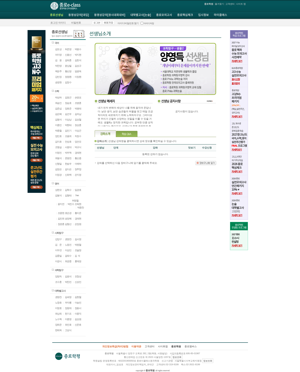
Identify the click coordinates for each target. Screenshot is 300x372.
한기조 (68, 313)
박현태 (68, 125)
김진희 (61, 218)
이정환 (78, 76)
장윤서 (78, 308)
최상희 (58, 313)
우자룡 (68, 302)
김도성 (58, 49)
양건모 (78, 141)
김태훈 (68, 60)
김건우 (68, 114)
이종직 (78, 313)
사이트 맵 (241, 4)
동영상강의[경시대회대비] (109, 15)
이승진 (78, 302)
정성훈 (78, 125)
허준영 (68, 49)
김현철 (78, 297)
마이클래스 (220, 15)
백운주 (58, 71)
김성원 (78, 319)
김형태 (68, 195)
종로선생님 (56, 15)
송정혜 (68, 218)
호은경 (68, 213)
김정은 (58, 169)
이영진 (58, 152)
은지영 (78, 174)
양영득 (58, 276)
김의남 (78, 114)
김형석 (58, 119)
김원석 (68, 276)
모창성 (78, 276)
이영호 (58, 308)
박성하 (58, 97)
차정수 (78, 136)
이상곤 (78, 130)
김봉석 (58, 195)
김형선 (68, 224)
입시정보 (203, 15)
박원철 (78, 244)
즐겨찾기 (219, 4)
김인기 (68, 130)
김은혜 (58, 114)
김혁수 (68, 190)
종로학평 (150, 370)
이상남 (68, 119)
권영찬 (68, 239)
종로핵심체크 (185, 15)
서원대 (68, 147)
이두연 (58, 250)
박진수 (71, 204)
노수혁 (58, 319)
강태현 (78, 152)
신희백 (68, 174)
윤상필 (68, 65)
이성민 (68, 250)
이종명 (68, 319)
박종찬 (80, 207)
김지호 (58, 141)
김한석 (78, 60)
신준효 (78, 324)
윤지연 (61, 204)
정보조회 (176, 357)
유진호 (68, 324)
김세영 (68, 297)
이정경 (58, 174)
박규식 (78, 147)
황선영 (68, 71)
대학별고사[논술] (140, 15)
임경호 (78, 190)
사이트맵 (163, 346)
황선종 (78, 158)
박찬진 (68, 282)
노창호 (58, 302)
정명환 (68, 76)
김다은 (68, 169)
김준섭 (58, 108)
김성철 (78, 119)
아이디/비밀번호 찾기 (128, 23)
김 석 (77, 255)
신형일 (58, 163)
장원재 (68, 308)
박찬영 (58, 65)
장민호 (58, 136)
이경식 (58, 261)
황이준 (78, 213)
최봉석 (58, 158)
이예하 (78, 163)
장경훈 (61, 224)
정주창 (78, 169)
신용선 (68, 54)
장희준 (58, 324)
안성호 (68, 141)
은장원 (78, 224)
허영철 (75, 200)
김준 (58, 244)
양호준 (68, 108)
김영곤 (68, 97)
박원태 (78, 108)
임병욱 (78, 71)
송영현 (58, 82)
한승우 (68, 163)
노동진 (68, 244)
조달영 (78, 250)
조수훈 (58, 282)
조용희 (68, 136)
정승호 (68, 103)
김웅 (58, 60)
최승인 (58, 103)
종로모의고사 (164, 15)
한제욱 (58, 330)
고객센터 (230, 4)
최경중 (68, 261)
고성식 (68, 330)
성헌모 (58, 190)
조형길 (58, 147)
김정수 (68, 82)
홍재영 (78, 261)
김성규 (78, 65)
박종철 (58, 130)
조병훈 (78, 103)
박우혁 (68, 152)
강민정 (58, 76)
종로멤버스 (190, 346)
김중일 (58, 255)
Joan (77, 195)
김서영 (78, 239)
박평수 (78, 49)
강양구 (58, 239)
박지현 (78, 54)
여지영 (58, 54)
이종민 (58, 125)
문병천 (68, 158)
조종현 (61, 213)
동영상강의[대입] (78, 15)
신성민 (78, 282)
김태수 (68, 255)
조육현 (78, 204)
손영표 (78, 97)
